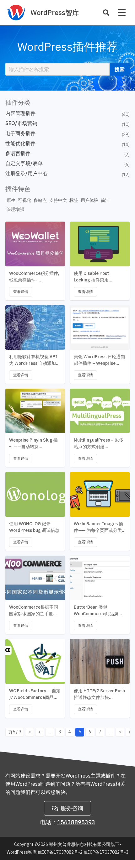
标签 (73, 200)
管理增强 (15, 209)
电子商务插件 (20, 133)
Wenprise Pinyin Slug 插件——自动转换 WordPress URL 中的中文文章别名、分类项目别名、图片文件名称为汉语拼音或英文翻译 (34, 443)
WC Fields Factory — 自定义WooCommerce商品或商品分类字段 (35, 694)
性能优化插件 (20, 143)
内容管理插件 (20, 113)
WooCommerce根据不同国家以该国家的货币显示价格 (33, 610)
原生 (11, 200)
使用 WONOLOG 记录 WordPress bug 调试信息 (34, 527)
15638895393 (76, 822)
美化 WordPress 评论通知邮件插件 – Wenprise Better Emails (99, 360)
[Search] (106, 12)
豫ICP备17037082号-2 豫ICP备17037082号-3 (83, 852)
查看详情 (20, 291)
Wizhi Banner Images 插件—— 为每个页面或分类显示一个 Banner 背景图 (98, 527)
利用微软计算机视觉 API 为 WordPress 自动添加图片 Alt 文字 (34, 360)
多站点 (40, 200)
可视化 (24, 200)
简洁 (105, 200)
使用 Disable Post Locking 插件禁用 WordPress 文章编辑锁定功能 (99, 276)
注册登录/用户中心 (26, 173)
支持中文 (58, 200)
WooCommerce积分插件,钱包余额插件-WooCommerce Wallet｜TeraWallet (34, 276)
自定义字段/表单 (24, 163)
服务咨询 (72, 808)
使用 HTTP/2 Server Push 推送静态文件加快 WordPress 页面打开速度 (99, 694)
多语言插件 (17, 153)
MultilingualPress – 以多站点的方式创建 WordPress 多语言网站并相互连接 (99, 443)
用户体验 (89, 200)
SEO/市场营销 (21, 123)
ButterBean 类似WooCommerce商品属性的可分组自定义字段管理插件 (98, 610)
